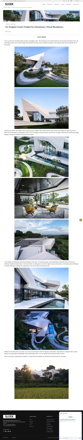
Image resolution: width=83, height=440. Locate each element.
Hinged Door (49, 424)
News (31, 424)
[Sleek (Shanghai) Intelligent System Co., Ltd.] (9, 5)
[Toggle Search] (73, 1)
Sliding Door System (50, 419)
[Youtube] (71, 1)
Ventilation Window (50, 431)
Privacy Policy (5, 437)
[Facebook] (66, 1)
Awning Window (49, 428)
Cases (62, 4)
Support (68, 4)
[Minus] (80, 413)
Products (50, 4)
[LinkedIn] (69, 1)
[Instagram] (64, 1)
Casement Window (50, 426)
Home (44, 4)
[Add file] (60, 438)
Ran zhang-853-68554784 (10, 424)
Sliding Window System (51, 421)
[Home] (3, 7)
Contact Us (76, 4)
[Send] (80, 438)
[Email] (82, 225)
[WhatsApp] (82, 227)
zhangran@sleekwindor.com (11, 425)
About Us (57, 4)
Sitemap (14, 437)
